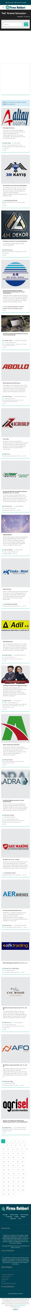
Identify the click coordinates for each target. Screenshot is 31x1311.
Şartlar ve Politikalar (8, 1274)
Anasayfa (20, 16)
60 (8, 1186)
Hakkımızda (5, 1279)
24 (3, 1157)
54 (3, 1182)
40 (8, 1169)
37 (18, 1165)
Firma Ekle (9, 1216)
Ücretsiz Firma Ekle (21, 2)
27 (18, 1157)
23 (22, 1153)
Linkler (17, 1216)
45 (9, 1173)
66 (13, 1190)
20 (8, 1153)
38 (22, 1165)
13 (3, 1149)
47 (18, 1173)
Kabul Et (15, 1309)
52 (18, 1178)
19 (3, 1153)
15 (12, 1149)
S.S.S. (19, 1218)
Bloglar (23, 1216)
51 (13, 1178)
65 (8, 1190)
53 (23, 1178)
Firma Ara (26, 24)
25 (8, 1157)
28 (23, 1157)
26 (13, 1157)
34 (3, 1165)
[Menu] (3, 7)
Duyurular (13, 1218)
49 (3, 1178)
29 (3, 1161)
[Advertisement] (15, 47)
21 (13, 1153)
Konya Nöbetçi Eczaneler (9, 1283)
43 (23, 1169)
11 (20, 1145)
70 (8, 1194)
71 (13, 1194)
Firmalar (5, 1214)
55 (8, 1182)
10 (15, 1145)
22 (18, 1153)
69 (3, 1194)
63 (23, 1186)
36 (13, 1165)
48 (23, 1173)
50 (8, 1178)
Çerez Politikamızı (20, 1305)
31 (13, 1161)
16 (17, 1149)
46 (13, 1173)
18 (26, 1149)
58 (23, 1182)
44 (4, 1173)
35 (8, 1165)
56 (13, 1182)
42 (18, 1169)
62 (18, 1186)
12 (24, 1145)
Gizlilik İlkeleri (6, 1276)
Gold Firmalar (14, 1214)
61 (13, 1186)
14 (8, 1149)
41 (13, 1169)
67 (18, 1190)
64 (3, 1190)
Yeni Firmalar (24, 1214)
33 (22, 1161)
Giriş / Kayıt (10, 2)
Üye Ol (3, 1281)
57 (18, 1182)
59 (3, 1186)
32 (18, 1161)
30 (8, 1161)
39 (3, 1169)
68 (23, 1190)
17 (22, 1149)
